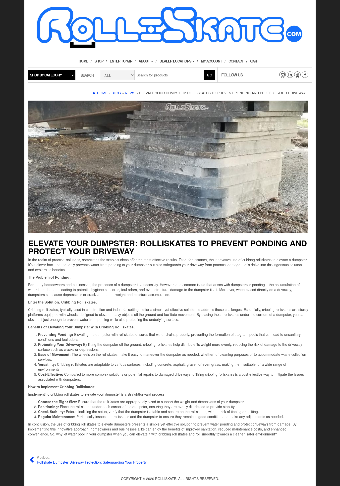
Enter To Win (121, 61)
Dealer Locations (176, 61)
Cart (254, 61)
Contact (236, 61)
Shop (99, 61)
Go (209, 74)
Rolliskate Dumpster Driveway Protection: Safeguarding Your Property (92, 460)
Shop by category (46, 74)
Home (83, 61)
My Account (211, 61)
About (145, 61)
